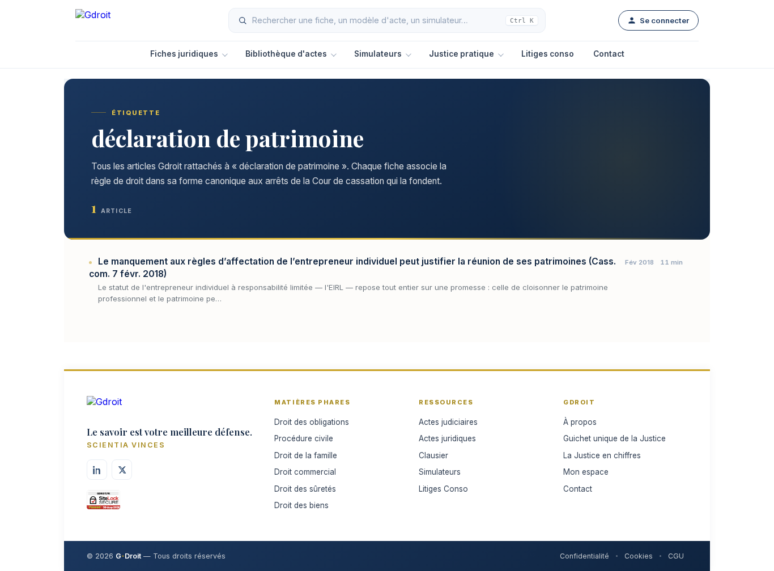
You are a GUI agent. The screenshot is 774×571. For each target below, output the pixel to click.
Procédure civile (303, 438)
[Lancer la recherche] (242, 20)
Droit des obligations (311, 422)
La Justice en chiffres (602, 455)
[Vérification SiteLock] (103, 503)
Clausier (433, 455)
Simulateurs (378, 53)
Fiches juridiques (184, 53)
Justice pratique (461, 53)
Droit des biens (301, 505)
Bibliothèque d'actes (286, 53)
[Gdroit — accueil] (115, 20)
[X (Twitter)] (122, 469)
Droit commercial (305, 471)
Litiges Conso (443, 488)
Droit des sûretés (305, 488)
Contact (608, 53)
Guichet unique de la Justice (614, 438)
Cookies (638, 556)
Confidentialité (584, 556)
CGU (676, 556)
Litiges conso (547, 53)
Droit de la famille (305, 455)
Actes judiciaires (448, 422)
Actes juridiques (447, 438)
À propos (580, 422)
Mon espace (586, 471)
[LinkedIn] (97, 469)
